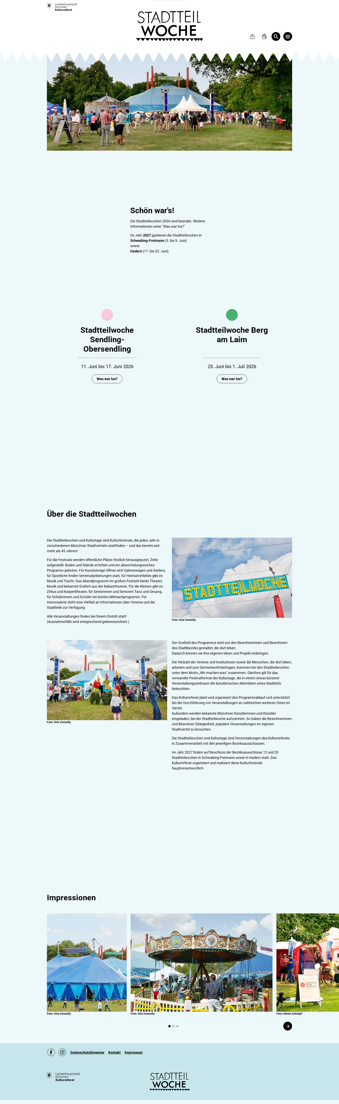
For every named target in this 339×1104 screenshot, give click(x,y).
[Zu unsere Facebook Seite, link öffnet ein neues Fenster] (51, 1052)
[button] (87, 962)
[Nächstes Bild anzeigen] (287, 1026)
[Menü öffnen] (287, 36)
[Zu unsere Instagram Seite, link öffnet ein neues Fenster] (62, 1052)
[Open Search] (276, 36)
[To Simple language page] (252, 36)
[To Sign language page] (264, 36)
